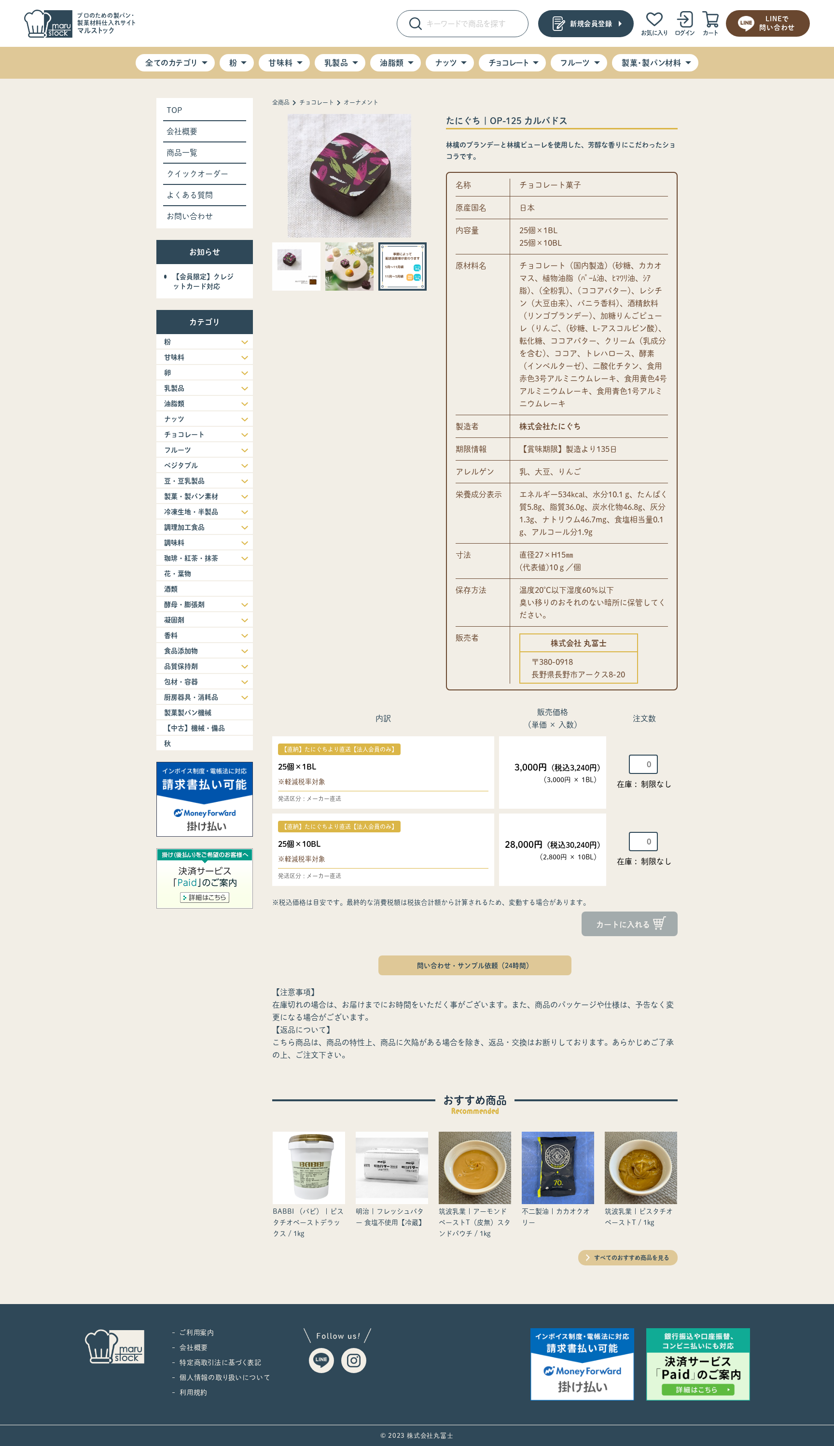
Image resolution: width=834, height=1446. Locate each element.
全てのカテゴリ (171, 63)
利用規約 (194, 1392)
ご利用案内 (197, 1332)
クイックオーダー (197, 174)
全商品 (281, 102)
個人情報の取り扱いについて (225, 1377)
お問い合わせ (190, 216)
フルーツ (575, 63)
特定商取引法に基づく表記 (221, 1362)
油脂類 (392, 63)
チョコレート (508, 63)
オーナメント (361, 102)
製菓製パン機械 (187, 712)
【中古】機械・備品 (194, 728)
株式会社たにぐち (550, 426)
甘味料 (280, 63)
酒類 (171, 589)
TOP (174, 110)
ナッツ (446, 63)
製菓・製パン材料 (651, 63)
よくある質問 (190, 195)
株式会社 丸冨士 (579, 643)
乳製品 (336, 63)
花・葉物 (177, 573)
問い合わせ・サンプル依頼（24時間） (475, 965)
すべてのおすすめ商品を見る (631, 1258)
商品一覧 (182, 152)
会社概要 (182, 131)
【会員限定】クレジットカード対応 (203, 281)
